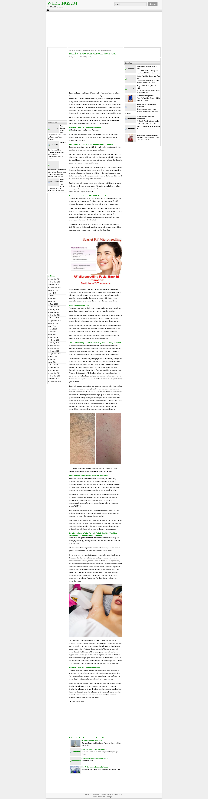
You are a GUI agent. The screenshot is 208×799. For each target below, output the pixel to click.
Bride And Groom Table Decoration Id (94, 749)
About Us (88, 795)
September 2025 (55, 287)
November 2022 (54, 376)
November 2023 (54, 348)
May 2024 (52, 332)
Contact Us (95, 795)
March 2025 (53, 304)
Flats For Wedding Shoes (145, 96)
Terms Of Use (118, 795)
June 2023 (53, 356)
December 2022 (54, 373)
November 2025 (54, 282)
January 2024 (54, 343)
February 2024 (54, 340)
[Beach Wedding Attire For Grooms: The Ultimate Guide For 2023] (130, 118)
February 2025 (54, 307)
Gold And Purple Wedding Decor (148, 135)
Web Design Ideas (62, 128)
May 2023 (52, 359)
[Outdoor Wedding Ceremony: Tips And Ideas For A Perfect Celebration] (130, 78)
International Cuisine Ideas (57, 170)
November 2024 (54, 315)
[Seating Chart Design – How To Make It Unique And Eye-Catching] (130, 68)
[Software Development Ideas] (53, 146)
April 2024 (52, 334)
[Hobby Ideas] (53, 181)
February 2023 (54, 368)
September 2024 (55, 321)
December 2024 (54, 312)
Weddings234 (62, 3)
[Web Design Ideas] (53, 128)
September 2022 (55, 381)
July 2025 (52, 293)
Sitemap (110, 795)
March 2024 (53, 337)
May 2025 (52, 298)
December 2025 (54, 279)
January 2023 (54, 370)
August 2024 (53, 323)
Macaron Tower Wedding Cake (91, 741)
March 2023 (53, 365)
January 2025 (54, 309)
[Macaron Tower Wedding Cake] (75, 746)
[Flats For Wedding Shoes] (130, 102)
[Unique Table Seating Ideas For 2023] (130, 88)
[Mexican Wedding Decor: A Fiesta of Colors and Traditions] (130, 128)
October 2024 (54, 318)
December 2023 (54, 345)
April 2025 (52, 301)
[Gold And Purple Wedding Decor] (130, 141)
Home (71, 50)
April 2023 (52, 362)
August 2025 (53, 290)
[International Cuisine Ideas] (53, 164)
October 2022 (54, 379)
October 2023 (54, 351)
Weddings (78, 50)
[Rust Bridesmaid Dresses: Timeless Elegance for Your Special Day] (75, 760)
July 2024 (52, 326)
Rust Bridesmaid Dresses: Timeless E (94, 758)
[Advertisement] (104, 29)
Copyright (103, 795)
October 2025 (54, 285)
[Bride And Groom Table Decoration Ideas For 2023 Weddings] (75, 751)
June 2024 (53, 329)
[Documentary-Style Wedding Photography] (130, 108)
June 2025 (53, 296)
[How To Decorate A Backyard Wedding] (75, 773)
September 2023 (55, 354)
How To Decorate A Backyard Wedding (94, 767)
